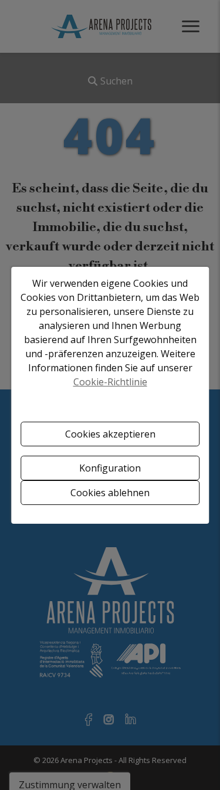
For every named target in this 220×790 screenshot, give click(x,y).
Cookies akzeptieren (110, 434)
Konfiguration (110, 468)
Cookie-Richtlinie (110, 381)
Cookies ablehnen (110, 492)
